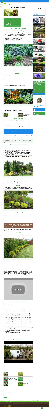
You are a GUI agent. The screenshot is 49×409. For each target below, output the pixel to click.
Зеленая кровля (36, 14)
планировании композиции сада (9, 146)
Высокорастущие (8, 23)
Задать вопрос (39, 93)
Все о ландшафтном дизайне (8, 4)
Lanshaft (7, 406)
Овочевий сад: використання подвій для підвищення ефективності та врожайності (38, 90)
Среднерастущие (8, 24)
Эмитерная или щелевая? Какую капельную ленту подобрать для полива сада (39, 87)
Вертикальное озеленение (37, 13)
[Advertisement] (27, 22)
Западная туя (6, 76)
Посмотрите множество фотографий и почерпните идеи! (40, 110)
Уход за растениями (36, 12)
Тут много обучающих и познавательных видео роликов (40, 114)
